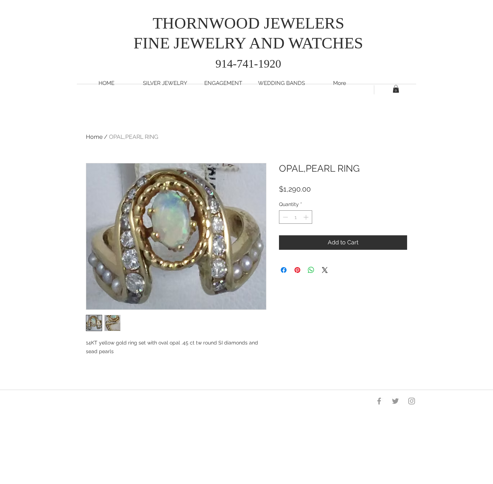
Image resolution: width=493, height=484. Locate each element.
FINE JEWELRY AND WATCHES (248, 43)
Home (94, 136)
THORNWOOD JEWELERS (248, 23)
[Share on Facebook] (283, 270)
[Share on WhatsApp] (311, 270)
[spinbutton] (295, 217)
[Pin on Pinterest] (297, 270)
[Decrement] (284, 217)
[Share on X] (324, 270)
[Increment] (306, 217)
